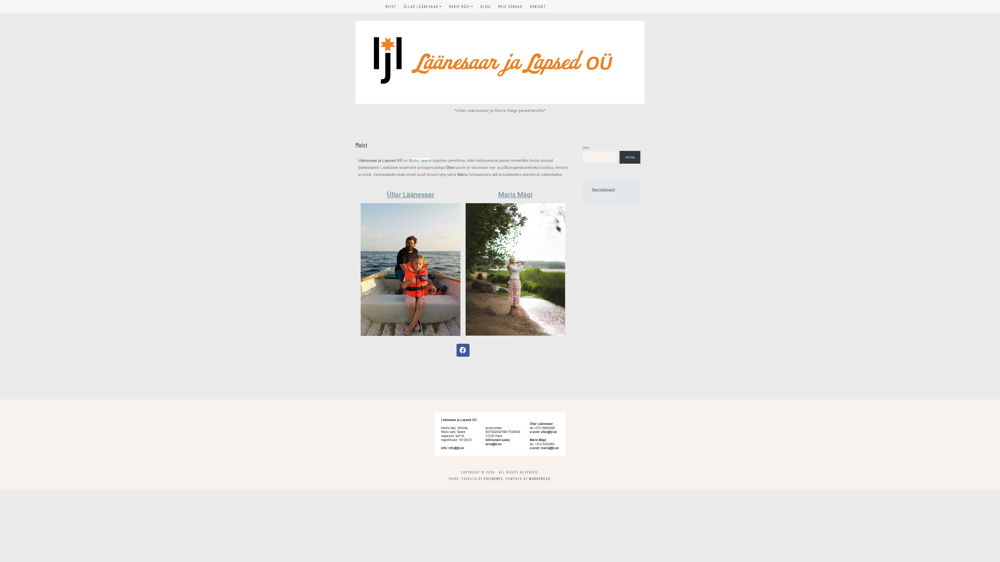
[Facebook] (463, 350)
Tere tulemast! (603, 189)
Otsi (586, 147)
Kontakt (538, 6)
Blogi (485, 6)
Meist (390, 6)
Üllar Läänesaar (421, 6)
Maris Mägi (459, 6)
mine (630, 157)
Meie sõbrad (510, 6)
